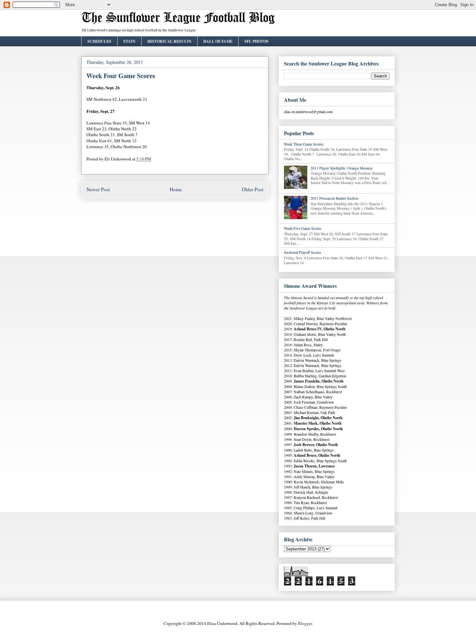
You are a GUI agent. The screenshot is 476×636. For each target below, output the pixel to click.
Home (176, 189)
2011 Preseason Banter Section (334, 198)
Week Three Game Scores (303, 144)
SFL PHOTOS (256, 41)
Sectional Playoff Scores (302, 252)
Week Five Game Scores (303, 228)
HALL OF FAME (217, 41)
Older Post (252, 189)
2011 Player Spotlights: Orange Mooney (342, 168)
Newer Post (98, 189)
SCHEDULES (99, 41)
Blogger (305, 623)
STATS (129, 41)
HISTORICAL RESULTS (169, 41)
